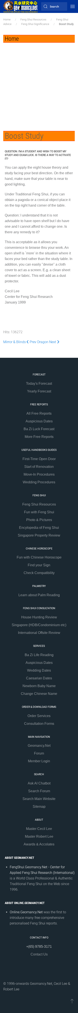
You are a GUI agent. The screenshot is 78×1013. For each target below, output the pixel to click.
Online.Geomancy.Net (26, 912)
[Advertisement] (39, 83)
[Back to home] (20, 6)
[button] (72, 6)
